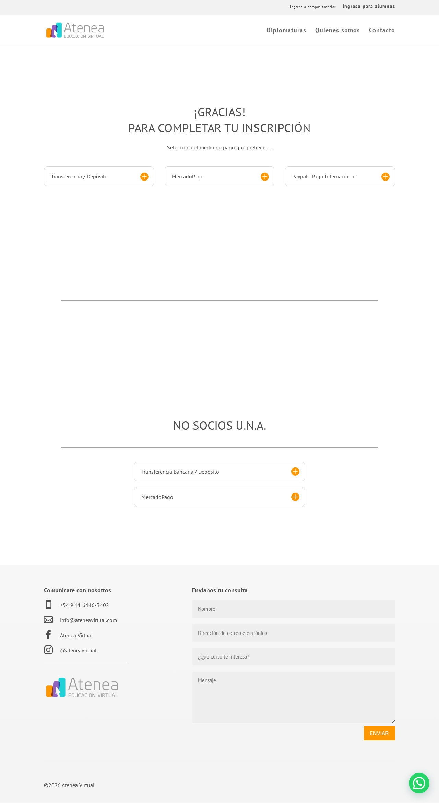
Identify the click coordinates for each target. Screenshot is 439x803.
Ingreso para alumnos (369, 6)
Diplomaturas (286, 31)
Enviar (379, 733)
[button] (419, 783)
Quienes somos (337, 31)
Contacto (382, 31)
